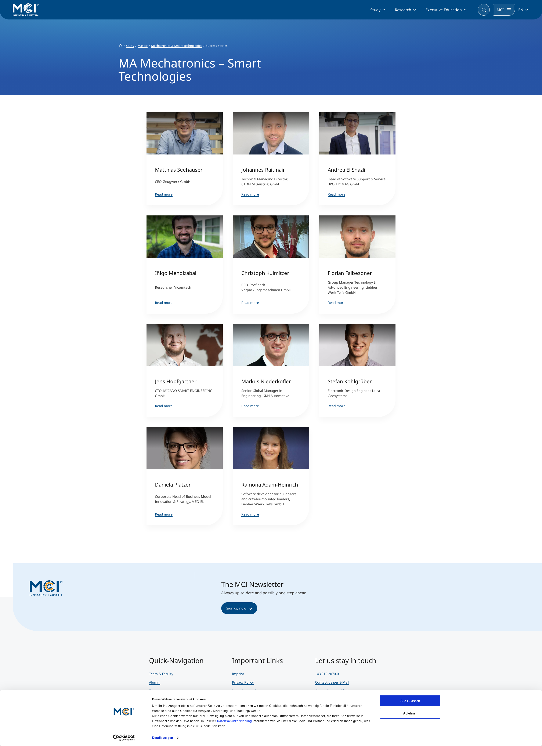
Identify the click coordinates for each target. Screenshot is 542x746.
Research (403, 9)
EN (520, 9)
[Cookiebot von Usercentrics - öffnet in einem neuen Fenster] (123, 738)
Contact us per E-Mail (332, 682)
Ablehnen (410, 713)
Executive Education (444, 9)
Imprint (238, 674)
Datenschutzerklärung (234, 721)
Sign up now (236, 608)
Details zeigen (162, 737)
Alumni (154, 682)
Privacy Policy (243, 682)
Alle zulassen (410, 701)
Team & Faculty (161, 674)
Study (375, 9)
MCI (500, 9)
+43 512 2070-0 (327, 674)
